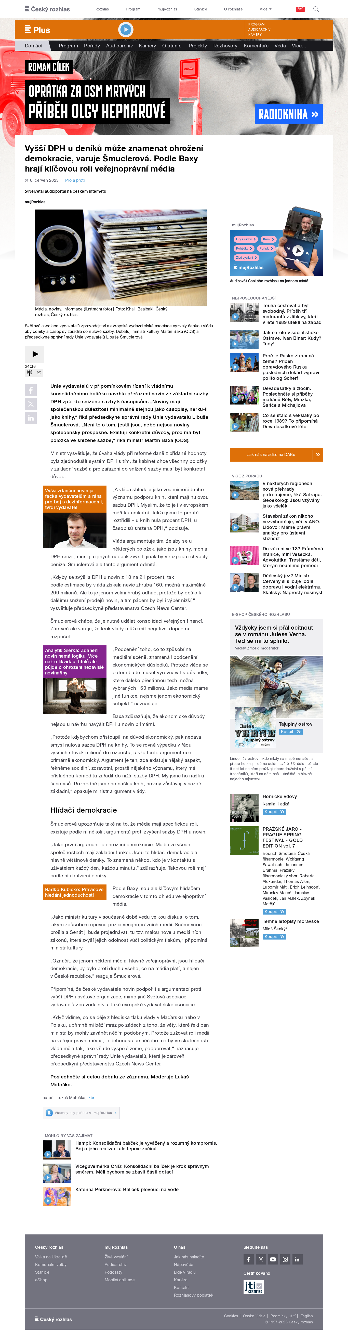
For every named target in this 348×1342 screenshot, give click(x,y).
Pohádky (242, 248)
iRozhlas (102, 9)
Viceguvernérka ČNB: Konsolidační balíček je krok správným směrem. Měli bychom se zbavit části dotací (142, 1169)
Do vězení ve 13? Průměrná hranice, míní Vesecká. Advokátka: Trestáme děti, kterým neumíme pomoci (293, 557)
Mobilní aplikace (120, 1280)
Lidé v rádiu (185, 1272)
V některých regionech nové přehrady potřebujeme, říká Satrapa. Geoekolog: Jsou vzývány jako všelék (292, 495)
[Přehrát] (34, 354)
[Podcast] (29, 373)
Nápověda (183, 1264)
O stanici (172, 45)
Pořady (92, 45)
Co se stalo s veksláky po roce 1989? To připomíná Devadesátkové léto (291, 421)
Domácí (33, 45)
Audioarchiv (259, 29)
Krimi (266, 239)
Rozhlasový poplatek (193, 1295)
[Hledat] (316, 9)
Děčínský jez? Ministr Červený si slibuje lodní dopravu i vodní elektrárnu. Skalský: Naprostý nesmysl (292, 584)
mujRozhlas (167, 9)
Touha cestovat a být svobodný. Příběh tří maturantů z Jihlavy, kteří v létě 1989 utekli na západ (292, 314)
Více (299, 45)
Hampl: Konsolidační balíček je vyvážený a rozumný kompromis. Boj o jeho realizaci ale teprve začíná (146, 1145)
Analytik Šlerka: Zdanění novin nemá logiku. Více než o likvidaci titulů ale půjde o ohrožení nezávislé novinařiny (74, 661)
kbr (91, 1097)
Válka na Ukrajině (51, 1257)
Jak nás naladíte (189, 1257)
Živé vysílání (244, 257)
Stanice (200, 9)
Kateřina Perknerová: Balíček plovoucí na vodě (127, 1189)
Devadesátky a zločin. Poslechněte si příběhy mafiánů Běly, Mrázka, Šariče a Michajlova (288, 397)
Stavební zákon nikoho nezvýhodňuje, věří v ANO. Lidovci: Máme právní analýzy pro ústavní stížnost (291, 527)
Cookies (231, 1316)
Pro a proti (75, 180)
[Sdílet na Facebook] (31, 390)
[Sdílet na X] (31, 404)
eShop (41, 1280)
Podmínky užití (283, 1316)
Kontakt (181, 1287)
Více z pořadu (247, 476)
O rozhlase (233, 9)
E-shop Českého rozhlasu (261, 614)
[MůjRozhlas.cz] (35, 202)
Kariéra (180, 1280)
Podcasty (114, 1272)
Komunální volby (50, 1264)
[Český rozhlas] (47, 9)
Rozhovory (225, 45)
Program (133, 9)
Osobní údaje (254, 1316)
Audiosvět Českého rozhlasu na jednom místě (269, 281)
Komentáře (256, 45)
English (307, 1316)
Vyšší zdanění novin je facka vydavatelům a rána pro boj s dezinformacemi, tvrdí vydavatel (74, 499)
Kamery (255, 34)
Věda (280, 45)
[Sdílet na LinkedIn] (31, 418)
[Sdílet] (38, 373)
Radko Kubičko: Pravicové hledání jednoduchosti (74, 892)
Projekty (198, 45)
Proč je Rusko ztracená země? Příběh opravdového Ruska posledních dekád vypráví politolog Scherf (291, 367)
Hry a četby (244, 239)
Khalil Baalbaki (139, 309)
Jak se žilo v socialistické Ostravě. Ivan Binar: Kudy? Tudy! (292, 338)
